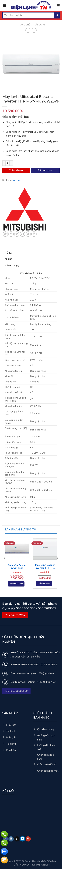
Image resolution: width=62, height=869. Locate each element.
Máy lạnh (39, 24)
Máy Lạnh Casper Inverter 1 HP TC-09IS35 (45, 567)
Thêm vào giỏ (16, 170)
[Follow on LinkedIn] (22, 838)
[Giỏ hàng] (58, 5)
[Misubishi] (24, 209)
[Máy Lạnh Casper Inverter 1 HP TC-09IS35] (45, 549)
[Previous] (4, 564)
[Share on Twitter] (16, 234)
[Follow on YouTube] (28, 838)
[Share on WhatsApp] (5, 234)
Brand (9, 259)
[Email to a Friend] (22, 234)
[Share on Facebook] (11, 234)
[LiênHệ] (4, 860)
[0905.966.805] (4, 834)
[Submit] (57, 15)
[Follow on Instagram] (11, 838)
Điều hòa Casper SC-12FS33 (17, 567)
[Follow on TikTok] (16, 838)
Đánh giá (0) (12, 265)
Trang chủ (23, 24)
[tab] (31, 253)
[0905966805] (4, 851)
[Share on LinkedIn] (34, 234)
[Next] (57, 564)
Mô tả (8, 253)
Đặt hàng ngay (45, 170)
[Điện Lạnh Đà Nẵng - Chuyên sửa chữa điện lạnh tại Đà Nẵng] (31, 5)
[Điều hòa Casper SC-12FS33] (17, 549)
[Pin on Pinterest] (28, 234)
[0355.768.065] (4, 842)
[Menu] (4, 5)
